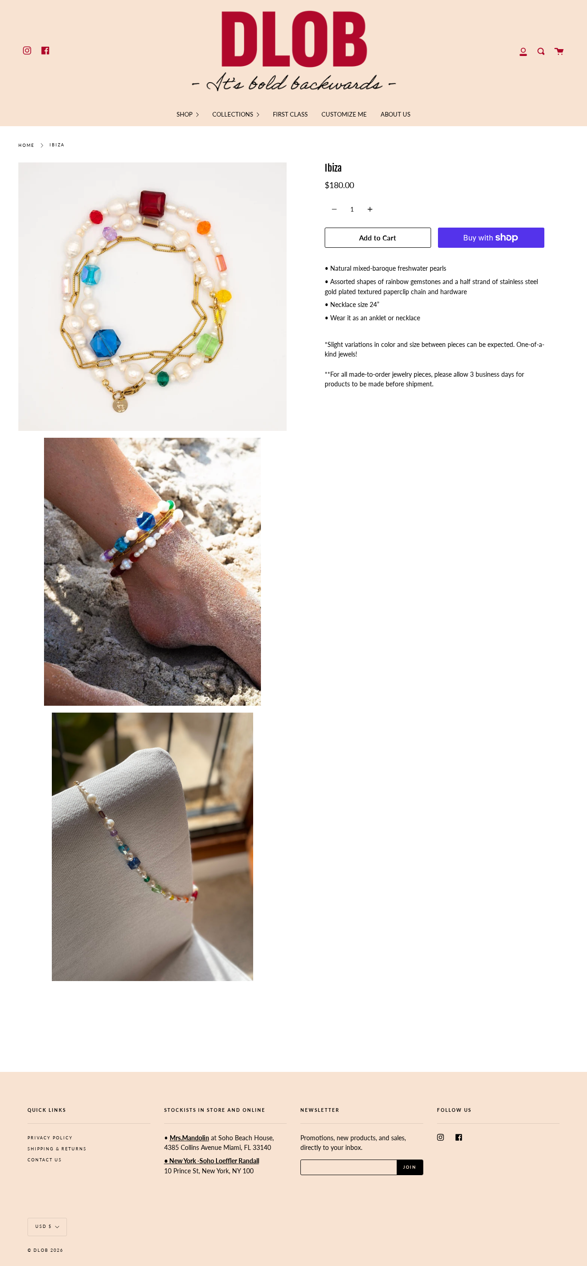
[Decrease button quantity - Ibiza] (336, 209)
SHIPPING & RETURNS (57, 1148)
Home (26, 145)
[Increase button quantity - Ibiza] (369, 209)
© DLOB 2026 (45, 1250)
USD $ (43, 1226)
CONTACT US (45, 1159)
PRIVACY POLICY (50, 1137)
